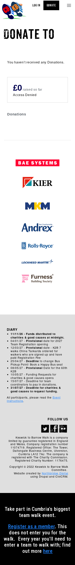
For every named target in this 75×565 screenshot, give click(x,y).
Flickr (63, 429)
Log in (36, 5)
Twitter (45, 429)
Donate (51, 5)
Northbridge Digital (55, 473)
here (48, 551)
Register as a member (31, 526)
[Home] (14, 11)
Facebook (54, 429)
